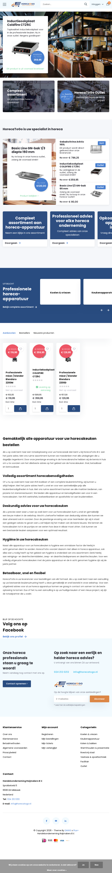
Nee (96, 865)
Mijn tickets (47, 743)
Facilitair (84, 761)
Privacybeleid (9, 752)
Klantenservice (10, 738)
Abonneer (99, 698)
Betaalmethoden (11, 743)
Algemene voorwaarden (15, 747)
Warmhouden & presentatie (94, 747)
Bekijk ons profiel (13, 636)
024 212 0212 (61, 672)
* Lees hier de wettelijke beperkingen (69, 705)
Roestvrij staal (87, 752)
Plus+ (76, 830)
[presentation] (102, 310)
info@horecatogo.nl (85, 672)
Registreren (47, 734)
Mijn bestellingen (50, 738)
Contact (7, 757)
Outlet (83, 766)
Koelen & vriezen (88, 734)
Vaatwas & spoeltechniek (93, 757)
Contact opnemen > (17, 683)
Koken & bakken (88, 743)
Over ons (7, 734)
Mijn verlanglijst (49, 747)
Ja (83, 865)
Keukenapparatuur (89, 738)
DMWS (68, 830)
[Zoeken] (86, 4)
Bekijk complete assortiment (18, 307)
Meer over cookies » (56, 870)
